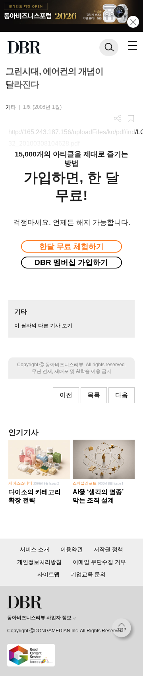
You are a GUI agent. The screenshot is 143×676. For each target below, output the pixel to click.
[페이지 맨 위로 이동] (123, 630)
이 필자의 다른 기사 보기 (43, 325)
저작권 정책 (108, 549)
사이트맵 (48, 574)
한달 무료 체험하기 (71, 246)
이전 (66, 395)
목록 (93, 395)
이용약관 (71, 549)
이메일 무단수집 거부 (99, 562)
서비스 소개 (34, 549)
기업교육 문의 (88, 574)
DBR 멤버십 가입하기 (71, 262)
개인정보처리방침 (39, 562)
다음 (121, 395)
